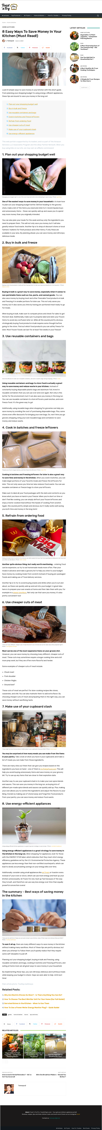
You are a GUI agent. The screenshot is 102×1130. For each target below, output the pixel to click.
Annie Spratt (53, 749)
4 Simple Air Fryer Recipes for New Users (90, 80)
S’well (58, 378)
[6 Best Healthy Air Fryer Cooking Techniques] (74, 68)
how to (26, 1014)
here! (78, 1114)
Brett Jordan (23, 559)
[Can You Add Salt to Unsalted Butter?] (55, 1046)
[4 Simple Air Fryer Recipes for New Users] (74, 79)
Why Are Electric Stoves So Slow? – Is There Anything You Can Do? (33, 995)
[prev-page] (3, 1062)
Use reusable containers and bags (22, 113)
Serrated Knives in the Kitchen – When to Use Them (26, 1003)
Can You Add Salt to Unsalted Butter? (55, 1055)
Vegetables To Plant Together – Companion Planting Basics (12, 1054)
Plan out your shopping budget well (23, 104)
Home (4, 22)
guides (10, 1014)
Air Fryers (83, 66)
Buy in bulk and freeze (18, 108)
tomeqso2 (10, 40)
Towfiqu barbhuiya (11, 939)
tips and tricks (34, 1014)
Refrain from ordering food (20, 121)
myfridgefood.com (48, 769)
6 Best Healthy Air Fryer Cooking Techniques (89, 69)
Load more (84, 87)
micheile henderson (56, 846)
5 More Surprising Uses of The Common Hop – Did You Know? (34, 1054)
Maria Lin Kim (5, 286)
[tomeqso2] (3, 41)
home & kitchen (18, 1014)
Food (33, 1050)
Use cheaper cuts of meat (19, 125)
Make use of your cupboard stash (22, 129)
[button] (98, 15)
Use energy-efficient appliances (21, 134)
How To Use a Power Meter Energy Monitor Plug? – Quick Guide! (31, 1007)
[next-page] (6, 1062)
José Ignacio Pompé (11, 646)
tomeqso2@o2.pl (55, 1118)
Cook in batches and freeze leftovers (24, 117)
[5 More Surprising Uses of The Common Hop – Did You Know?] (34, 1046)
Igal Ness (59, 197)
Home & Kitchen (11, 22)
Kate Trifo (43, 470)
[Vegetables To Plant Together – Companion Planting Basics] (12, 1046)
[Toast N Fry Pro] (13, 7)
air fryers (45, 872)
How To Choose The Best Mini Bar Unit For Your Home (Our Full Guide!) (34, 999)
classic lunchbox (19, 593)
